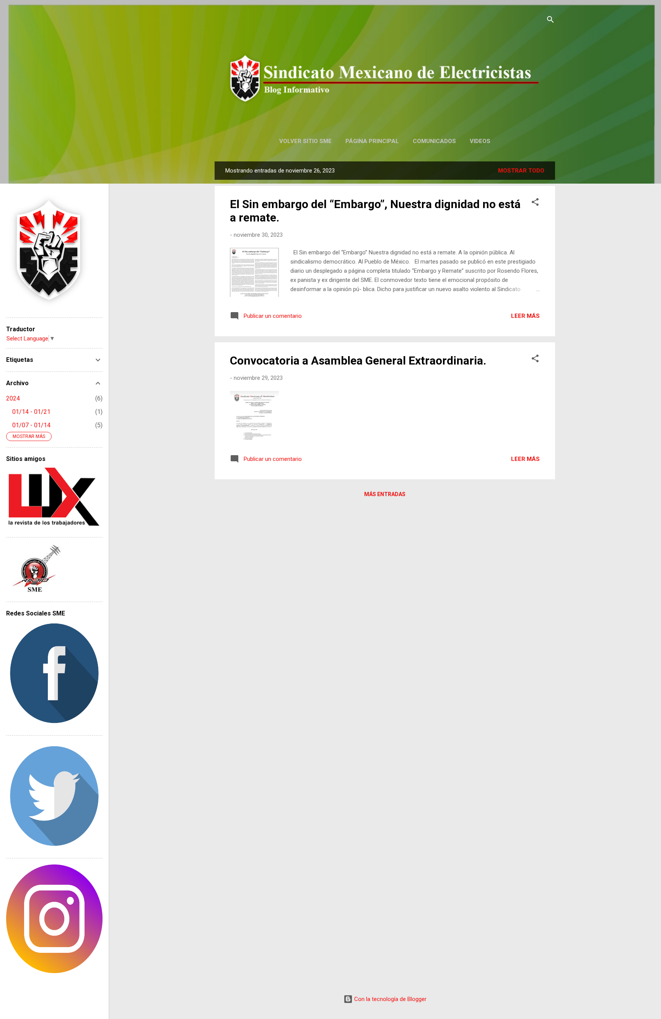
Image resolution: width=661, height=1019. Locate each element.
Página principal (372, 141)
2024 (13, 398)
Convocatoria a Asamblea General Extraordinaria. (358, 360)
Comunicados (434, 141)
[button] (535, 203)
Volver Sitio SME (305, 141)
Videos (480, 141)
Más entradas (384, 494)
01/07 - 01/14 (31, 425)
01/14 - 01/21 (31, 411)
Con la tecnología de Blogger (390, 999)
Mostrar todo (521, 170)
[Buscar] (550, 21)
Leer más (525, 316)
